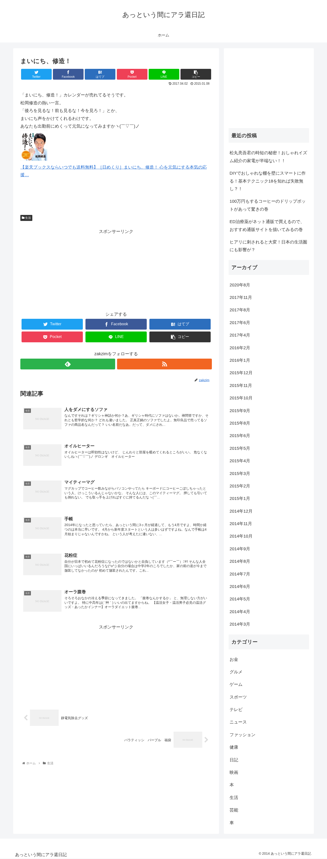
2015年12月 (241, 372)
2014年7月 (240, 574)
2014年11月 (241, 523)
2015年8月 (240, 423)
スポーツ (238, 697)
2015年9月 (240, 410)
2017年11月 (241, 297)
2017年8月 (240, 310)
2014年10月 (241, 536)
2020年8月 (240, 285)
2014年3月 (240, 624)
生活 (27, 217)
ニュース (238, 722)
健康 (234, 747)
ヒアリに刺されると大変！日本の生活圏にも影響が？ (268, 246)
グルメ (236, 671)
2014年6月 (240, 586)
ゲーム (236, 684)
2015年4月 (240, 460)
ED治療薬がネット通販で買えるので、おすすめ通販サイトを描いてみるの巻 (267, 225)
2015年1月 (240, 498)
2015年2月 (240, 486)
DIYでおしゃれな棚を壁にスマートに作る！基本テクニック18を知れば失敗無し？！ (268, 181)
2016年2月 (240, 347)
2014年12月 (241, 511)
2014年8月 (240, 561)
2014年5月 (240, 599)
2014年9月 (240, 548)
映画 (234, 772)
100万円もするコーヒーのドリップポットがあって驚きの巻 (268, 205)
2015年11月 (241, 385)
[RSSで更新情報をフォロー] (164, 364)
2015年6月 (240, 435)
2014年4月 (240, 611)
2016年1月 (240, 360)
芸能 (234, 810)
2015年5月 (240, 448)
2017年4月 (240, 335)
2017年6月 (240, 322)
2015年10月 (241, 398)
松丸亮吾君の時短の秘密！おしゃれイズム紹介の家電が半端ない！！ (268, 156)
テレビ (236, 709)
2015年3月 (240, 473)
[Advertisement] (116, 268)
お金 (234, 659)
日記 (234, 760)
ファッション (242, 734)
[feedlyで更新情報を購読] (67, 364)
